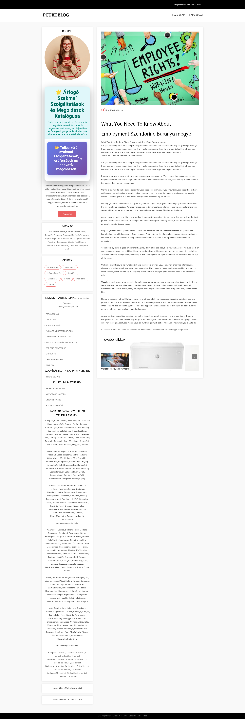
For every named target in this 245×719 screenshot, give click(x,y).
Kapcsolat (196, 15)
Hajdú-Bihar (57, 238)
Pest (77, 242)
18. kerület (76, 669)
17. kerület (65, 669)
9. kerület (79, 659)
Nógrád (71, 242)
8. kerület (70, 659)
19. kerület (61, 673)
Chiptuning (51, 354)
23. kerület (72, 676)
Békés (71, 232)
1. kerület (61, 652)
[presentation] (194, 356)
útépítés (71, 273)
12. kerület (76, 663)
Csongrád (67, 235)
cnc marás (51, 320)
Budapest (58, 235)
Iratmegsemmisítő (54, 406)
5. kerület (66, 656)
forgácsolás (52, 314)
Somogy (83, 242)
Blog (71, 199)
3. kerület (80, 652)
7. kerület (60, 659)
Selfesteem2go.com (55, 389)
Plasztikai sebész (54, 325)
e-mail (67, 279)
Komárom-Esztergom (57, 242)
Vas (77, 245)
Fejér (74, 235)
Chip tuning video (54, 360)
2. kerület (70, 652)
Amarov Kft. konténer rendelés (61, 343)
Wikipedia (50, 365)
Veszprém (83, 245)
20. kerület (71, 673)
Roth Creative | (130, 716)
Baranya (64, 232)
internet (50, 284)
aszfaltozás (52, 279)
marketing (80, 279)
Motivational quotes (56, 394)
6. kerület (75, 656)
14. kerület (70, 666)
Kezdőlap (178, 15)
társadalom (70, 267)
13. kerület (59, 666)
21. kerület (82, 673)
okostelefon (52, 267)
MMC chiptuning (53, 400)
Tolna (72, 245)
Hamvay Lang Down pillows (59, 337)
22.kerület (61, 676)
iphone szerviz (53, 377)
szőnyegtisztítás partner (67, 306)
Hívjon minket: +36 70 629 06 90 (187, 5)
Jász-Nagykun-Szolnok (79, 238)
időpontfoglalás (54, 273)
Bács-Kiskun (54, 232)
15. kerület (80, 666)
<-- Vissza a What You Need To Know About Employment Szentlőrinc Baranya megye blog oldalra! (145, 329)
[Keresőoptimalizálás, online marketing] (56, 18)
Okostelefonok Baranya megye (115, 369)
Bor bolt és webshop (56, 348)
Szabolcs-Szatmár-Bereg (58, 245)
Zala (67, 249)
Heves (66, 238)
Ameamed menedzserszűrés (59, 331)
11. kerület (65, 663)
